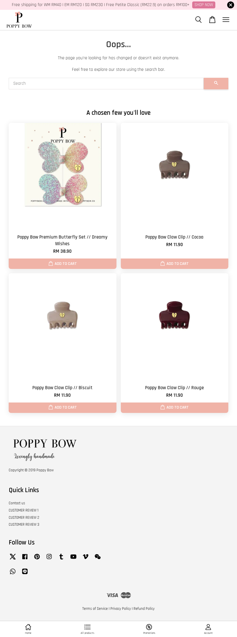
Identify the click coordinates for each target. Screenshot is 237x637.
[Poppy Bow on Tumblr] (61, 559)
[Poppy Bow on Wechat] (98, 559)
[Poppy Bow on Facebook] (25, 559)
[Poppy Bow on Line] (25, 574)
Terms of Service (95, 608)
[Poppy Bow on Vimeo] (86, 559)
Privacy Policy (120, 608)
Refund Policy (144, 608)
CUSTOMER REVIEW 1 (23, 510)
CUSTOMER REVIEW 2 (24, 517)
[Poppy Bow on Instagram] (49, 559)
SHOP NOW (204, 5)
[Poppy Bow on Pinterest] (37, 559)
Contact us (17, 503)
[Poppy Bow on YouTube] (73, 559)
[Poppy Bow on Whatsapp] (13, 574)
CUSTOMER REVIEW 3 (24, 524)
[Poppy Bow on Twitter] (13, 559)
